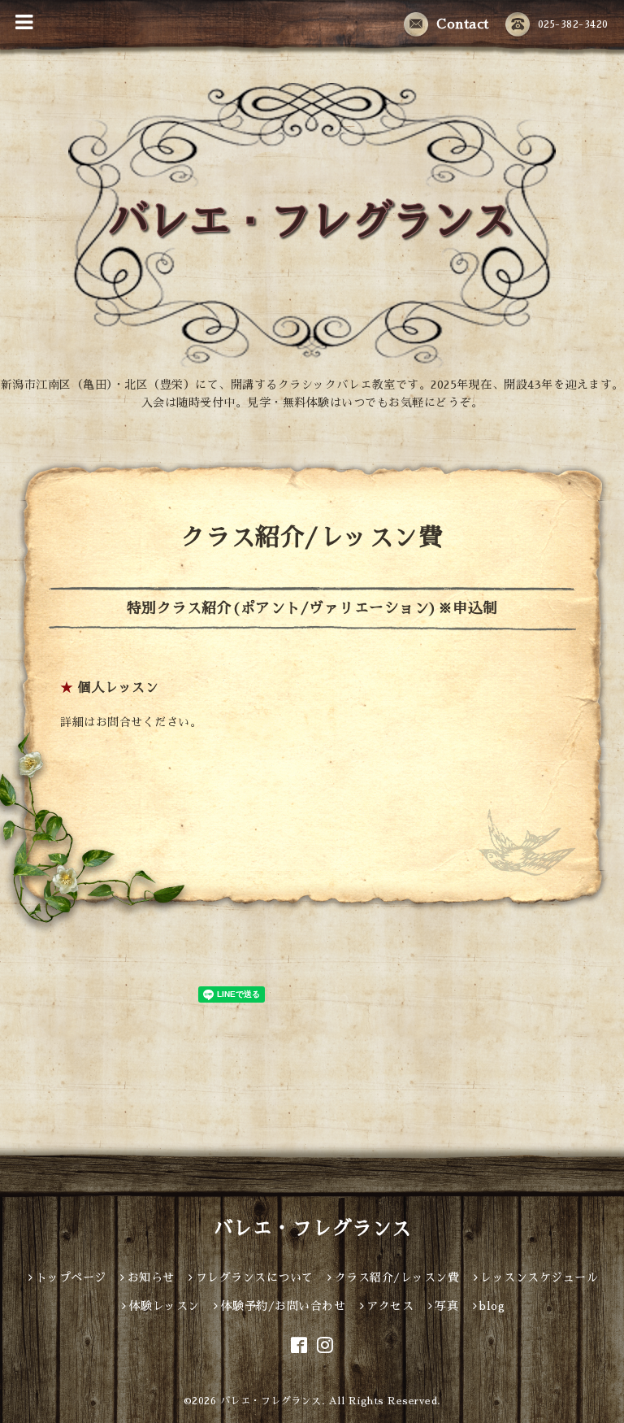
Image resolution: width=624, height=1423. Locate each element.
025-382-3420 (573, 24)
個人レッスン (118, 687)
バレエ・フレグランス (312, 1228)
